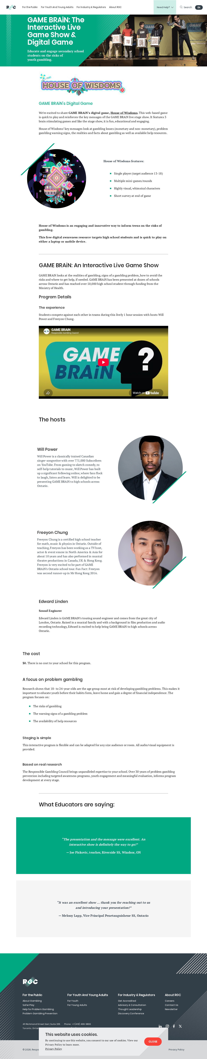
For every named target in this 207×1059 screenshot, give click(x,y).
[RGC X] (180, 1026)
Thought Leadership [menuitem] (130, 1009)
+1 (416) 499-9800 (81, 1024)
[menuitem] (30, 7)
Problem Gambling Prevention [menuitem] (40, 1013)
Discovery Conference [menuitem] (131, 1013)
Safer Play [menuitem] (28, 1005)
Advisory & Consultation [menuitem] (132, 1005)
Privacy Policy (53, 1049)
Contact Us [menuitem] (171, 1005)
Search (188, 7)
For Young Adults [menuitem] (77, 1005)
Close (153, 1041)
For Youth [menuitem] (72, 1000)
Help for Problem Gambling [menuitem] (38, 1009)
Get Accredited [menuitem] (127, 1000)
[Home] (12, 7)
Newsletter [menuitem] (171, 1009)
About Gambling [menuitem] (32, 1000)
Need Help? (163, 7)
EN (199, 7)
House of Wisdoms (124, 113)
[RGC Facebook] (173, 1026)
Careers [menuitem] (169, 1000)
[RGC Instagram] (167, 1026)
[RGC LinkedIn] (160, 1026)
